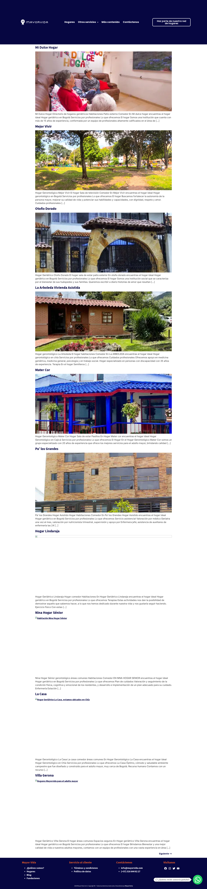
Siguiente (165, 853)
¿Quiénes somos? (35, 868)
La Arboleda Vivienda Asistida (57, 287)
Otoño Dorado (45, 208)
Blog (29, 874)
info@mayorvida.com (132, 868)
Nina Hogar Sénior (49, 612)
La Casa (41, 694)
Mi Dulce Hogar (46, 47)
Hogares (31, 871)
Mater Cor (42, 370)
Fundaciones (33, 878)
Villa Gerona (44, 775)
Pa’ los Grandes (46, 449)
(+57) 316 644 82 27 (130, 871)
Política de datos (82, 871)
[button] (197, 879)
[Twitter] (174, 868)
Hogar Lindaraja (47, 531)
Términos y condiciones (86, 868)
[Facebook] (165, 868)
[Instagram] (170, 868)
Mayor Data (129, 886)
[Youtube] (178, 868)
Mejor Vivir (43, 126)
